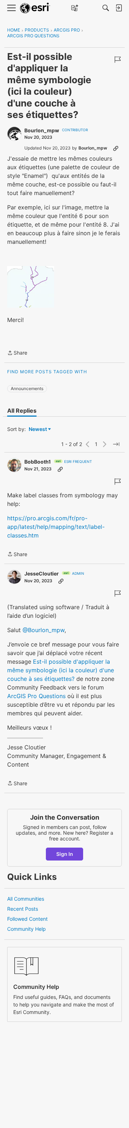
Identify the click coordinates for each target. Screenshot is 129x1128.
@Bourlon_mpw (43, 630)
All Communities (25, 899)
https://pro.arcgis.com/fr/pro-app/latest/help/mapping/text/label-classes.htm (56, 527)
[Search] (105, 8)
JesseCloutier (41, 573)
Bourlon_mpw (41, 130)
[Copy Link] (115, 148)
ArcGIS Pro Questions (36, 696)
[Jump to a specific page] (116, 444)
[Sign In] (118, 8)
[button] (30, 287)
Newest (38, 429)
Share (17, 353)
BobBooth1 (37, 462)
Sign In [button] (64, 854)
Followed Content (27, 919)
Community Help (26, 929)
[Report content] (117, 59)
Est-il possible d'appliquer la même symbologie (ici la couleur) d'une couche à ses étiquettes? (60, 670)
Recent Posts (22, 909)
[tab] (22, 410)
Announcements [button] (27, 388)
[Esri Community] (35, 8)
